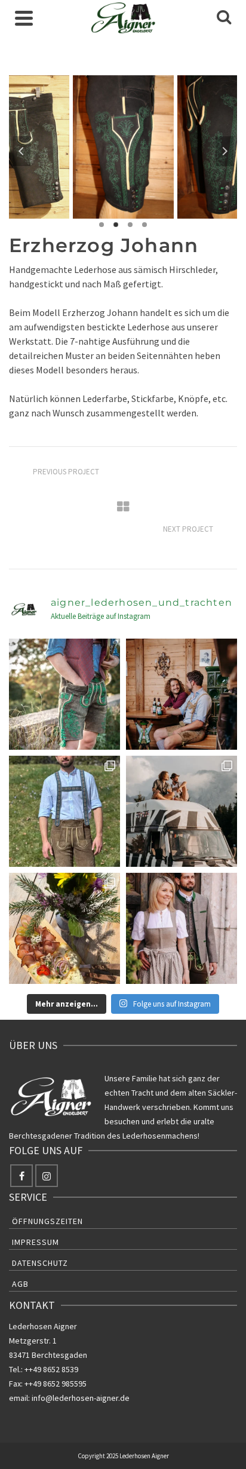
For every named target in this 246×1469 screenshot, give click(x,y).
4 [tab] (144, 225)
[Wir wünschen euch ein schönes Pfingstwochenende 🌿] (181, 928)
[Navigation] (24, 18)
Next (224, 151)
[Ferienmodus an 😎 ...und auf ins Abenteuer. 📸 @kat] (181, 811)
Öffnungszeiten (47, 1221)
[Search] (224, 18)
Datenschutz (40, 1263)
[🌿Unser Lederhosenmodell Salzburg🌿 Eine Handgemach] (64, 811)
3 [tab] (130, 225)
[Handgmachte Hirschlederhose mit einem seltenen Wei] (64, 694)
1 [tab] (101, 225)
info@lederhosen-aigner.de (81, 1398)
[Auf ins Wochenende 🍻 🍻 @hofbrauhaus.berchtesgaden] (181, 694)
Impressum (35, 1242)
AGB (20, 1283)
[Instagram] (46, 1175)
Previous (21, 151)
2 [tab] (116, 225)
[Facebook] (21, 1175)
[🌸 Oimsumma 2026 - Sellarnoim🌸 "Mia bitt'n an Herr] (64, 928)
